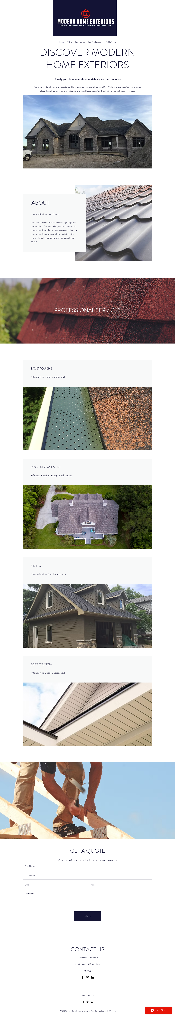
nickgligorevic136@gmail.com (87, 964)
